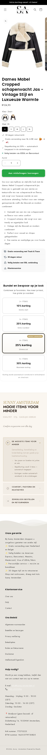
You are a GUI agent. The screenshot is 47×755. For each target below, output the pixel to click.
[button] (5, 9)
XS (5, 128)
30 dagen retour (15, 257)
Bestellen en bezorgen (14, 630)
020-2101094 (15, 689)
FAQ (7, 602)
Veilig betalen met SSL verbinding (23, 263)
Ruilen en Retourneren (14, 648)
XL (30, 128)
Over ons (9, 596)
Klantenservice (14, 268)
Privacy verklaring (12, 636)
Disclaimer (9, 654)
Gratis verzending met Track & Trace (24, 251)
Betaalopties (10, 642)
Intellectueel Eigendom (14, 660)
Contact (8, 608)
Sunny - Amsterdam (20, 749)
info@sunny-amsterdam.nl (23, 685)
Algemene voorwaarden (15, 624)
